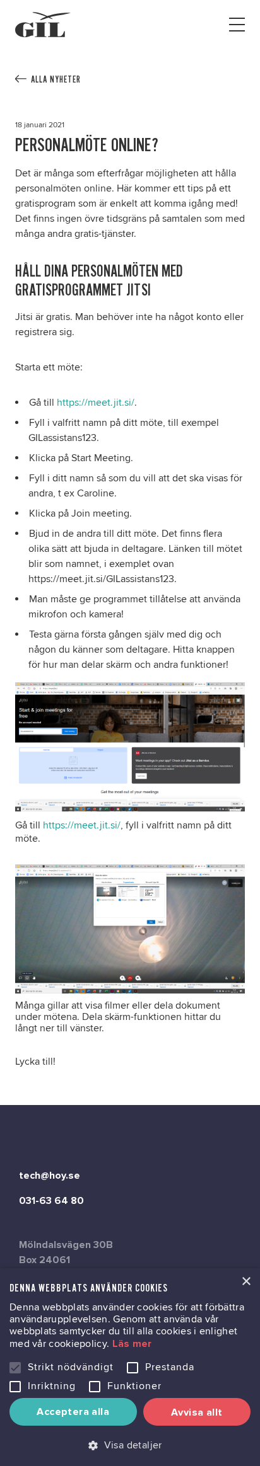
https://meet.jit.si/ (95, 402)
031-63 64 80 (51, 1201)
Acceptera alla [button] (73, 1412)
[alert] (130, 1367)
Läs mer (132, 1344)
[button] (130, 1445)
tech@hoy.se (49, 1176)
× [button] (246, 1281)
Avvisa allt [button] (196, 1412)
